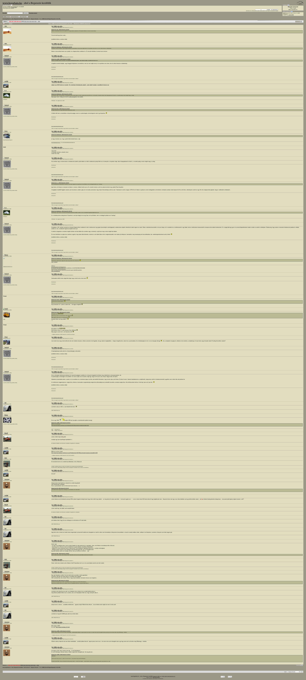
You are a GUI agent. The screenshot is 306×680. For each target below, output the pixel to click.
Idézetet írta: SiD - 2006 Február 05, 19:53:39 (60, 580)
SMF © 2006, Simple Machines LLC (168, 676)
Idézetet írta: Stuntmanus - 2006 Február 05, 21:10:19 (61, 134)
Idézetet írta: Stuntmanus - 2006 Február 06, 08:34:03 (61, 258)
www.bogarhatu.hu (12, 3)
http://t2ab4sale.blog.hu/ (55, 142)
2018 (39, 21)
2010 (20, 21)
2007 (13, 21)
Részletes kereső (33, 13)
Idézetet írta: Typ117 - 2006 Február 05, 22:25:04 (60, 299)
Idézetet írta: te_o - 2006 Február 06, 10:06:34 (60, 182)
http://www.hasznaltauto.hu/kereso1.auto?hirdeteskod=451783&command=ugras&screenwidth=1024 (70, 425)
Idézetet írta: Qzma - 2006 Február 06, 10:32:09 (60, 108)
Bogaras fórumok (34, 18)
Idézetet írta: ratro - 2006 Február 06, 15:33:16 (60, 29)
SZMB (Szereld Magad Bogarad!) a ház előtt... (51, 18)
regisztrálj (22, 6)
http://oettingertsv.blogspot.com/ (57, 76)
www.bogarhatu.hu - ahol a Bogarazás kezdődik (13, 18)
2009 (17, 21)
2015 (33, 21)
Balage (6, 415)
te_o (6, 90)
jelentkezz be (15, 6)
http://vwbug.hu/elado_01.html (63, 627)
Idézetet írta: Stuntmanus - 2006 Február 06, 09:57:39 (61, 211)
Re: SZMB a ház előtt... (57, 26)
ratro (6, 26)
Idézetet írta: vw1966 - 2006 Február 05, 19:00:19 (60, 654)
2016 (35, 21)
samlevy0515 (291, 14)
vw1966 (6, 81)
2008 (15, 21)
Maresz (6, 255)
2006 (10, 21)
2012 (25, 21)
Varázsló (7, 55)
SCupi (6, 337)
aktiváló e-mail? (14, 7)
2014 (30, 21)
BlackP (6, 433)
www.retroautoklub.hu (55, 271)
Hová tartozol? (27, 18)
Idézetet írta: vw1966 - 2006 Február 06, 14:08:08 (60, 59)
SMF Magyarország (156, 677)
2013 (28, 21)
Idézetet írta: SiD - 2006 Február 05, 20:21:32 (60, 488)
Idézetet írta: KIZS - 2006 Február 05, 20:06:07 (60, 553)
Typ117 (6, 308)
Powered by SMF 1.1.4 (157, 676)
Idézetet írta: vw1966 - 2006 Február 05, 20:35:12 (60, 422)
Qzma (6, 131)
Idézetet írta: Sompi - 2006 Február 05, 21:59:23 (60, 312)
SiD (5, 402)
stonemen (7, 479)
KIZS (6, 458)
